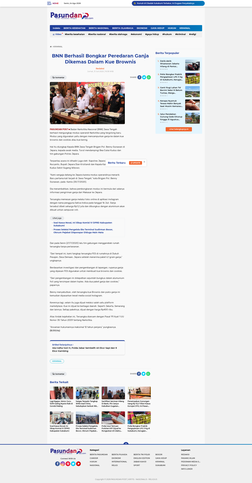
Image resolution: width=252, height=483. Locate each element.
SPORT (137, 465)
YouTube (80, 467)
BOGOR (158, 454)
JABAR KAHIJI (140, 462)
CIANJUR (94, 458)
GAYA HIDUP (157, 28)
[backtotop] (126, 444)
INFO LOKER (186, 469)
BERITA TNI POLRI (142, 454)
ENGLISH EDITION (142, 458)
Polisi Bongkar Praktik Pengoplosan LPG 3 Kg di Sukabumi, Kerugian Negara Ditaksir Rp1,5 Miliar (171, 77)
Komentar (59, 77)
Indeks (56, 28)
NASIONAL (95, 465)
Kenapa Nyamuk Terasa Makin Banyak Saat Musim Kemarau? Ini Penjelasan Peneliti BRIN (171, 103)
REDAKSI (185, 454)
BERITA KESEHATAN (74, 28)
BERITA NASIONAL (99, 28)
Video (58, 34)
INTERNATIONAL (119, 462)
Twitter (74, 467)
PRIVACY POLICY (189, 465)
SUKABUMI (160, 465)
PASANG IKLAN (188, 458)
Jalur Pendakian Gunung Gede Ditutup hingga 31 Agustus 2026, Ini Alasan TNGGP (171, 117)
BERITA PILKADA (119, 454)
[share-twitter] (144, 77)
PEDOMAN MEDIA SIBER (191, 462)
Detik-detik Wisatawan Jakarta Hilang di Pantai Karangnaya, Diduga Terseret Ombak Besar (171, 64)
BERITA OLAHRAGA (122, 28)
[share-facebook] (139, 77)
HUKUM (172, 28)
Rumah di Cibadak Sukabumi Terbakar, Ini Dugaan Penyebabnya (165, 3)
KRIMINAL (185, 28)
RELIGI (193, 34)
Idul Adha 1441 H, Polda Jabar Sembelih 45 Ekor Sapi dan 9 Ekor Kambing (84, 349)
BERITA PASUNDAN (99, 454)
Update (136, 163)
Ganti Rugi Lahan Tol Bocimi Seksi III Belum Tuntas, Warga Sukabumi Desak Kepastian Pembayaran (171, 90)
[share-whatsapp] (149, 77)
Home (55, 3)
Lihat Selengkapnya (178, 129)
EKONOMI (142, 28)
